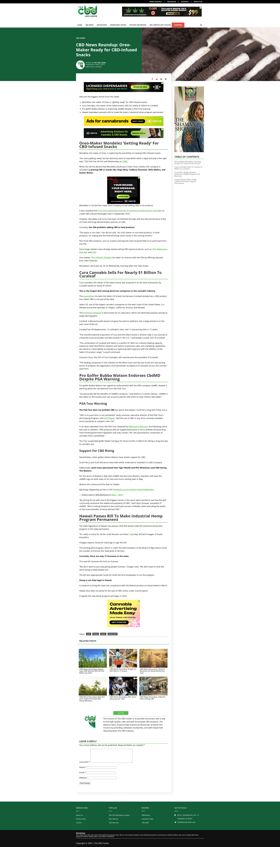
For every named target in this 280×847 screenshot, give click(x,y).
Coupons (178, 25)
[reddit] (157, 79)
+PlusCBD (145, 823)
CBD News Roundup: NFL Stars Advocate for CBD (123, 698)
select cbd (112, 634)
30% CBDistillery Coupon (160, 25)
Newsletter (198, 2)
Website (83, 777)
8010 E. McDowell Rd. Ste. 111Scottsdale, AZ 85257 (188, 817)
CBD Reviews (102, 25)
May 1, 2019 (117, 495)
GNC (94, 252)
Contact (79, 823)
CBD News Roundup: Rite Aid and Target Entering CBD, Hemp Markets (91, 699)
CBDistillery (146, 815)
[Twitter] (166, 79)
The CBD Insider (100, 63)
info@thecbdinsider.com (186, 822)
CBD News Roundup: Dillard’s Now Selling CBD (152, 698)
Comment (84, 762)
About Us (79, 815)
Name (83, 767)
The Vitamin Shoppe (101, 257)
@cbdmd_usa (119, 489)
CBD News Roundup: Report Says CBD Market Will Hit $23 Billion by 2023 (91, 671)
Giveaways (185, 2)
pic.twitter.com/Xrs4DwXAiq (140, 489)
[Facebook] (152, 79)
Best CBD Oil (113, 819)
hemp (96, 634)
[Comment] (161, 79)
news (103, 634)
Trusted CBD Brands (137, 25)
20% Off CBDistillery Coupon (119, 815)
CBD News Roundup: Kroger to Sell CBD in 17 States (123, 670)
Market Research (156, 2)
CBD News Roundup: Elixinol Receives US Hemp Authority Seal (152, 671)
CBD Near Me (171, 2)
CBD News (89, 25)
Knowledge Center (118, 25)
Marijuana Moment (138, 426)
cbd (88, 634)
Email (82, 772)
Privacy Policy (81, 819)
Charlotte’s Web (147, 819)
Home (79, 25)
